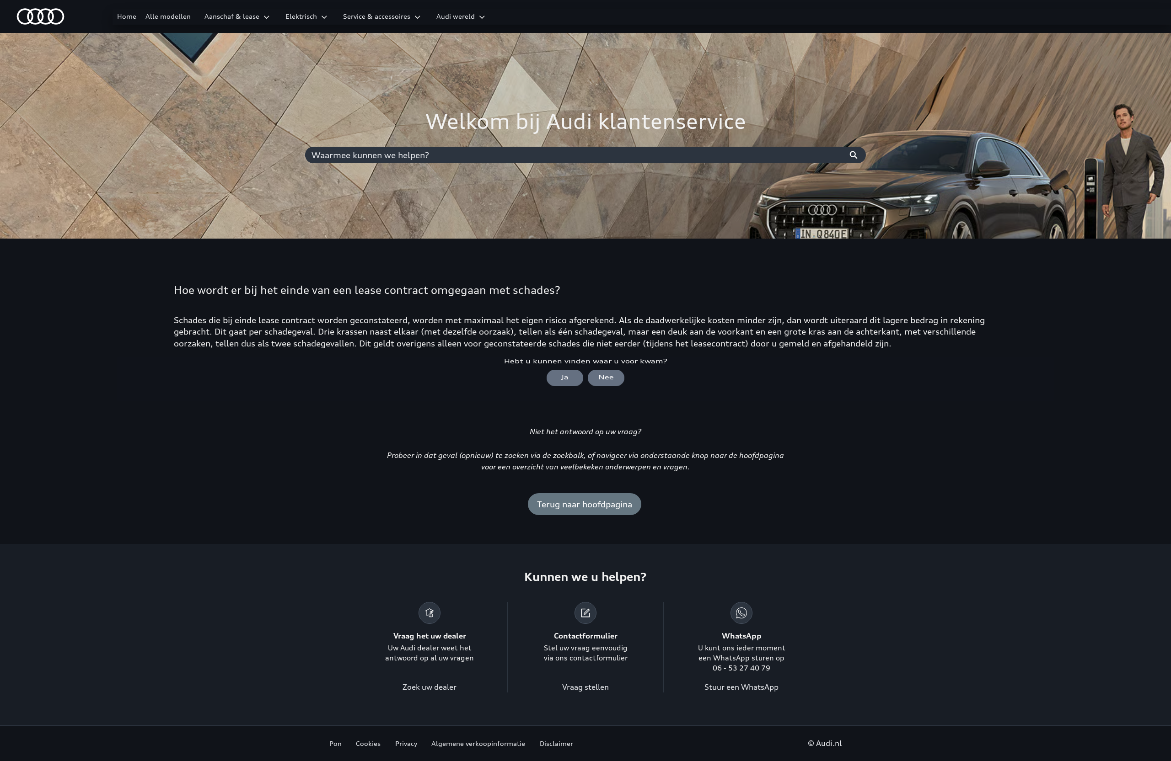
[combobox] (573, 155)
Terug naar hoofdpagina (584, 504)
